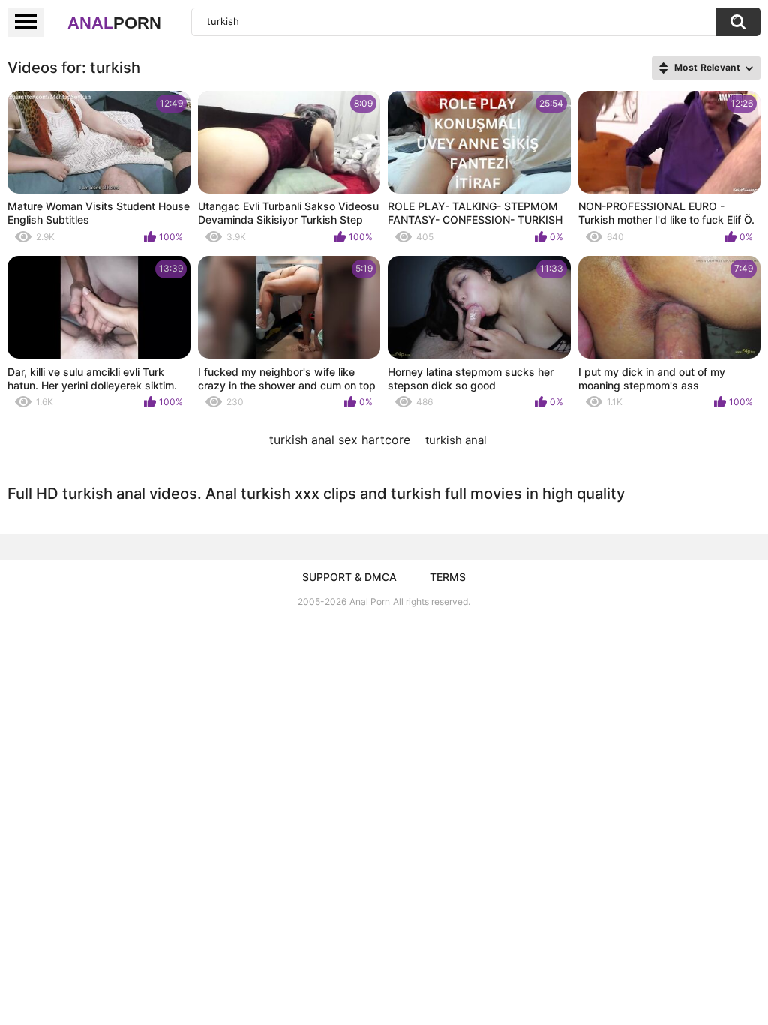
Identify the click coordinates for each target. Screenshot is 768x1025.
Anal (114, 23)
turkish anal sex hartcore (339, 439)
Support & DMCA (349, 576)
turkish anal (456, 440)
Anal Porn (370, 601)
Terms (448, 576)
